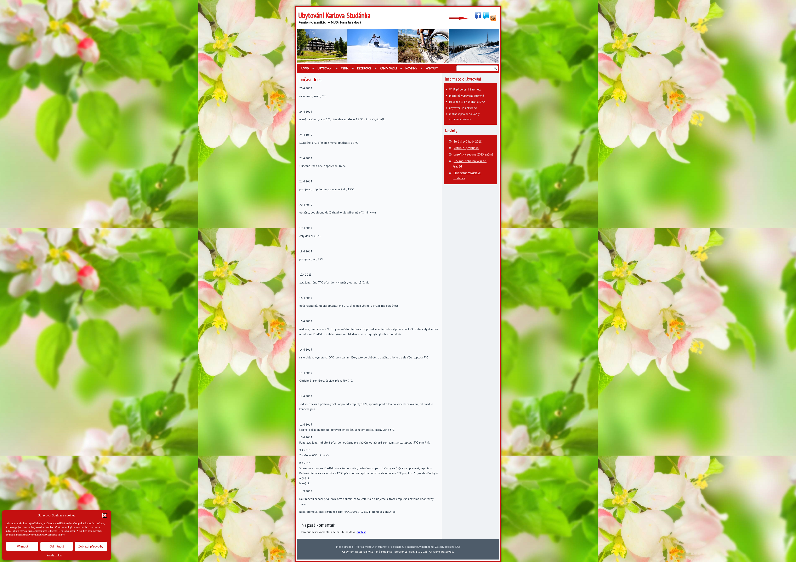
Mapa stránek (344, 547)
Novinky (411, 68)
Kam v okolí (388, 68)
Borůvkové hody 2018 (468, 142)
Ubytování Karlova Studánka (334, 15)
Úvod (305, 68)
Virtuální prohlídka (466, 148)
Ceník (344, 68)
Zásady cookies (54, 555)
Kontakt (432, 68)
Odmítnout (57, 546)
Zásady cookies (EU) (447, 547)
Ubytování (325, 68)
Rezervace (364, 68)
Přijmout (22, 546)
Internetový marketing (420, 547)
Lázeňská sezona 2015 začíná (473, 154)
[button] (105, 515)
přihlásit (361, 532)
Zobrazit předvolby (90, 546)
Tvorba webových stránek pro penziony (379, 547)
